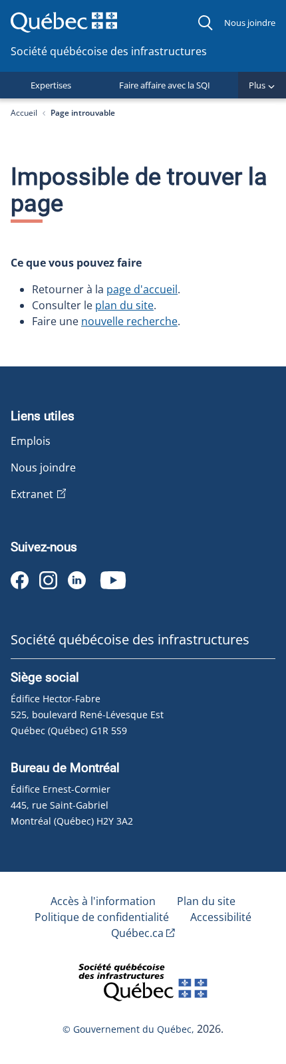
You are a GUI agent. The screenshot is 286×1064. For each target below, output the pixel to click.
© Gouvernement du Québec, (130, 1029)
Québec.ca (137, 933)
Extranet (32, 494)
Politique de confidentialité (102, 917)
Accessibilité (220, 917)
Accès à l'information (103, 901)
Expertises (51, 85)
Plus (257, 85)
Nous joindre (249, 23)
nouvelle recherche (129, 321)
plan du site (124, 305)
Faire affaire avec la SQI (164, 85)
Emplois (31, 441)
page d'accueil (142, 289)
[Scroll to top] (251, 987)
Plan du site (206, 901)
